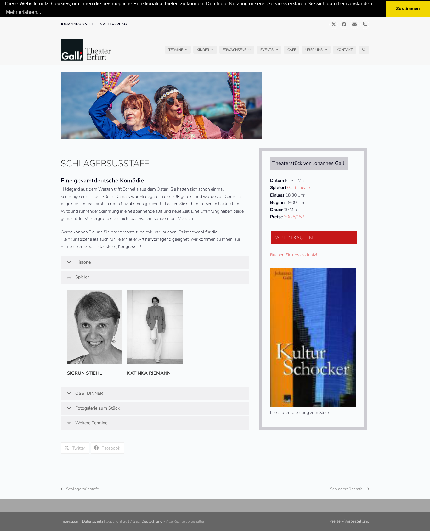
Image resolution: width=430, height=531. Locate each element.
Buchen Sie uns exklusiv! (293, 255)
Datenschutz (92, 521)
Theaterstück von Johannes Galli (309, 163)
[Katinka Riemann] (155, 326)
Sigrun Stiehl (84, 373)
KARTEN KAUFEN (293, 237)
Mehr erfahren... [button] (23, 12)
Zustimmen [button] (408, 8)
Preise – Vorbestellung (349, 521)
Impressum (70, 521)
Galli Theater (299, 188)
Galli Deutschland (147, 521)
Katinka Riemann (149, 373)
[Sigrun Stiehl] (94, 326)
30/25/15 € (294, 217)
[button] (364, 50)
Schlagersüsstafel (80, 489)
